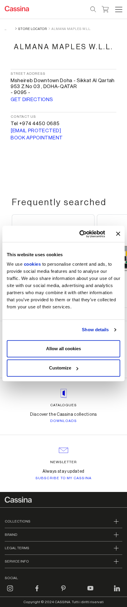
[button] (118, 9)
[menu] (118, 9)
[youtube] (90, 592)
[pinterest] (63, 592)
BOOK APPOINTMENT (37, 137)
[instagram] (10, 592)
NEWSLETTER (63, 462)
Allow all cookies (63, 348)
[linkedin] (117, 592)
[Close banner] (118, 234)
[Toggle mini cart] (105, 8)
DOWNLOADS (63, 421)
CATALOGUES (63, 405)
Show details (95, 329)
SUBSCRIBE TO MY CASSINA (63, 478)
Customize (60, 367)
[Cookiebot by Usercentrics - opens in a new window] (80, 234)
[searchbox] (93, 9)
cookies (32, 264)
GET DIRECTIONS (32, 99)
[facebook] (37, 592)
